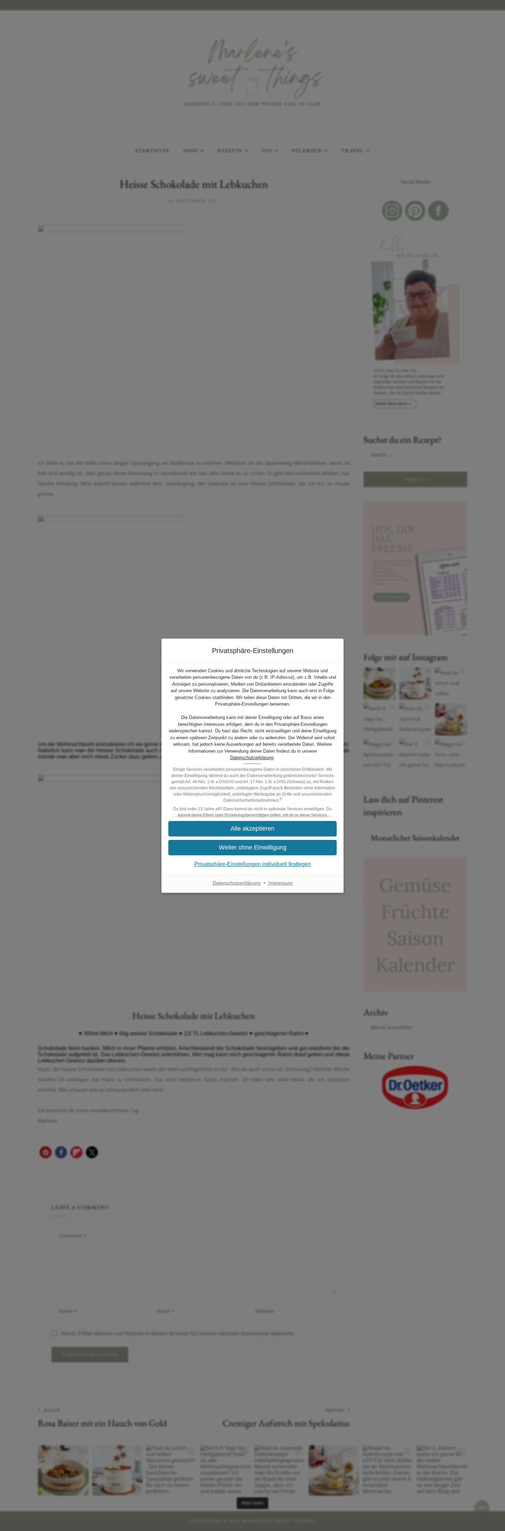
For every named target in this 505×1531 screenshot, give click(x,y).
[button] (252, 828)
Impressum (280, 883)
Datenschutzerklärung (251, 757)
